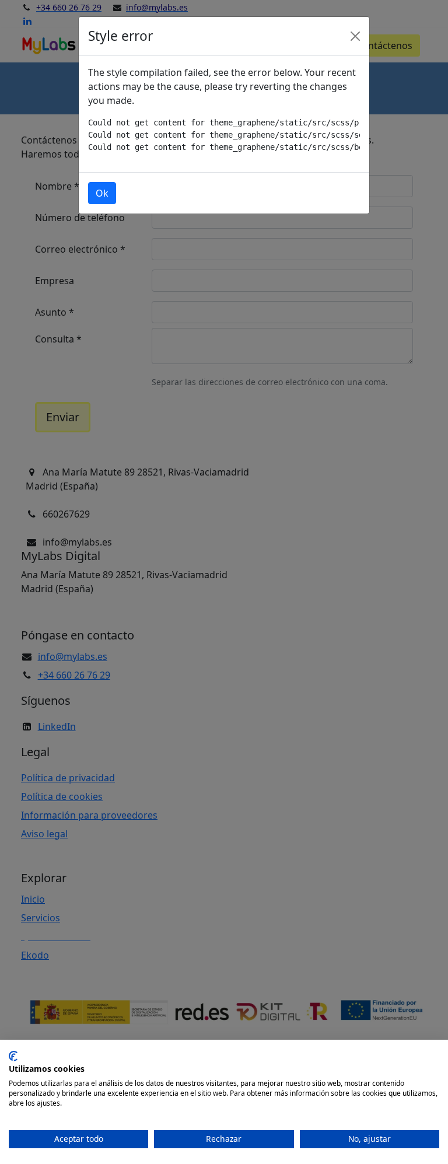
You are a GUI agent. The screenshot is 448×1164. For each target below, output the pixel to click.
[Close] (355, 36)
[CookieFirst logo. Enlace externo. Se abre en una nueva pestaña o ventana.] (13, 1056)
